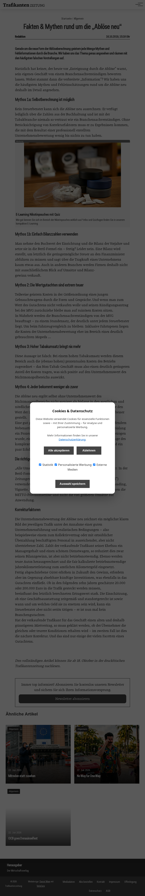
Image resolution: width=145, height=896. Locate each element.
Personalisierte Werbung (74, 465)
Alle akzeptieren (58, 450)
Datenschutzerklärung (72, 439)
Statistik (47, 465)
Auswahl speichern (72, 483)
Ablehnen (88, 450)
